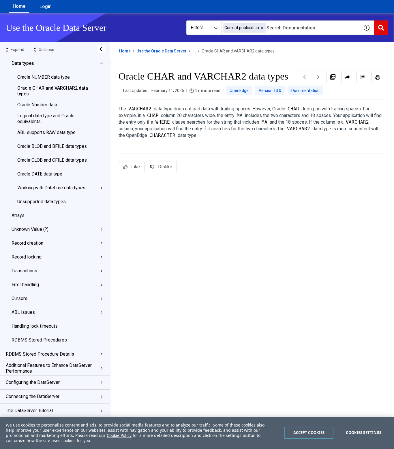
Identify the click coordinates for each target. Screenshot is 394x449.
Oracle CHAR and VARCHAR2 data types (52, 91)
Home (19, 6)
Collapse (46, 49)
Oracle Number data (37, 104)
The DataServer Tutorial (29, 410)
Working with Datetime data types (51, 187)
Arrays (18, 215)
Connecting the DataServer (32, 396)
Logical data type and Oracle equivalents (45, 118)
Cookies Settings (363, 432)
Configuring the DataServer (33, 382)
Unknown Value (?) (30, 229)
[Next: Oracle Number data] (318, 77)
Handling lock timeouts (35, 326)
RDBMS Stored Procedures (39, 340)
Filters (197, 27)
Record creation (27, 243)
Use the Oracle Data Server (161, 51)
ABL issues (23, 312)
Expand (17, 49)
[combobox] (290, 27)
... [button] (194, 51)
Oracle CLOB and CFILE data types (52, 160)
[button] (262, 28)
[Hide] (101, 49)
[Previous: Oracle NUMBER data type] (304, 77)
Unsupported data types (41, 201)
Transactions (24, 270)
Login (46, 6)
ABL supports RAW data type (46, 132)
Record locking (27, 257)
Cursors (19, 298)
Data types (23, 63)
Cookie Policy (119, 435)
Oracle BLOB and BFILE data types (52, 146)
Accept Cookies (309, 432)
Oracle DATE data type (39, 174)
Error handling (25, 284)
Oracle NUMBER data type (43, 77)
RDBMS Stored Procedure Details (40, 354)
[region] (197, 433)
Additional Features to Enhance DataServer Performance (49, 368)
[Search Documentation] (381, 27)
